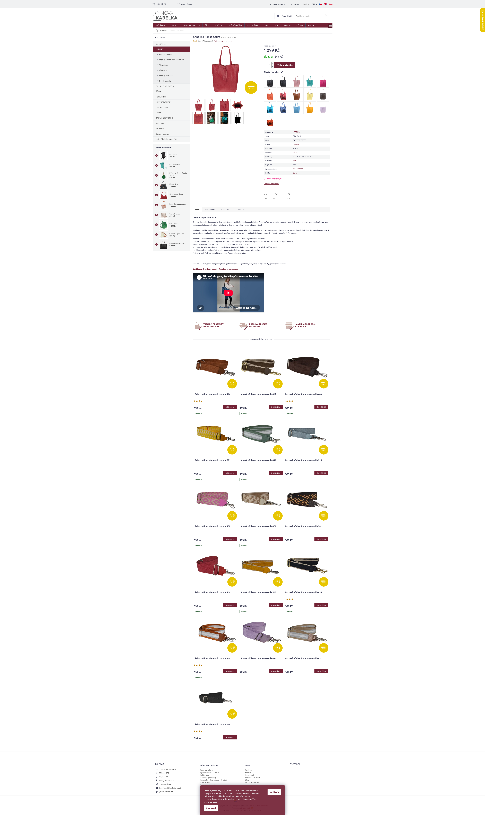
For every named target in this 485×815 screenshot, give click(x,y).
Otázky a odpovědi (207, 785)
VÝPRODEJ (163, 70)
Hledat (326, 15)
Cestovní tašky (162, 107)
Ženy (295, 172)
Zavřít (269, 191)
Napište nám (205, 782)
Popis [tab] (197, 209)
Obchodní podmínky (208, 777)
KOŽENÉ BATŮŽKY (163, 102)
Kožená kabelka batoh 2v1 (166, 139)
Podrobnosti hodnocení (223, 41)
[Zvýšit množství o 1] (272, 63)
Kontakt (248, 772)
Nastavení (211, 808)
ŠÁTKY (158, 91)
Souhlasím (274, 792)
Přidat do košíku (285, 65)
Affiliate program (252, 782)
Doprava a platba (206, 770)
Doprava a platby (277, 4)
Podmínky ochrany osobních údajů (213, 780)
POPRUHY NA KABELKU (165, 86)
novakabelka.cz (165, 784)
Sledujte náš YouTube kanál (170, 788)
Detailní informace (271, 183)
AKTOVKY (160, 128)
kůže (295, 152)
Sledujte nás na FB (166, 780)
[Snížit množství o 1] (272, 66)
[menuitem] (160, 25)
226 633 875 (164, 773)
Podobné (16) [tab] (210, 209)
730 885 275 (164, 776)
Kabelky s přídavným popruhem (171, 59)
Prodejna (248, 770)
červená (296, 144)
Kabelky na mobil (166, 75)
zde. (215, 801)
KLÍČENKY (160, 123)
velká (295, 160)
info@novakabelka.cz (167, 769)
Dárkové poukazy (163, 134)
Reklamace (204, 775)
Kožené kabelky (165, 54)
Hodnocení (249, 775)
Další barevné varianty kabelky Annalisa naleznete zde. (215, 269)
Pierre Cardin (164, 65)
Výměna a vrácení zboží (209, 772)
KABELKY (159, 49)
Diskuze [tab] (241, 209)
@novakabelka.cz (166, 791)
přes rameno (298, 168)
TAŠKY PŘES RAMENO (164, 118)
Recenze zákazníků (252, 777)
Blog (247, 780)
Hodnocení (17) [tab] (227, 209)
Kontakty (295, 4)
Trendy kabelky (165, 81)
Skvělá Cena (160, 44)
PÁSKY (158, 112)
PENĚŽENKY (161, 97)
